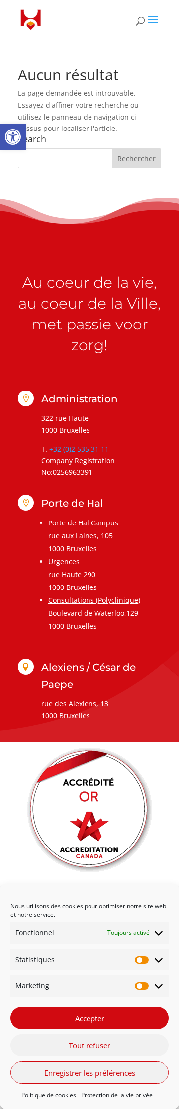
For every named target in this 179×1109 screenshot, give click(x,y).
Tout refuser (89, 1045)
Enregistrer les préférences (89, 1073)
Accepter (89, 1018)
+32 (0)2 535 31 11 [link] (79, 449)
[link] (13, 137)
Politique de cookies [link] (48, 1095)
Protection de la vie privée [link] (117, 1095)
